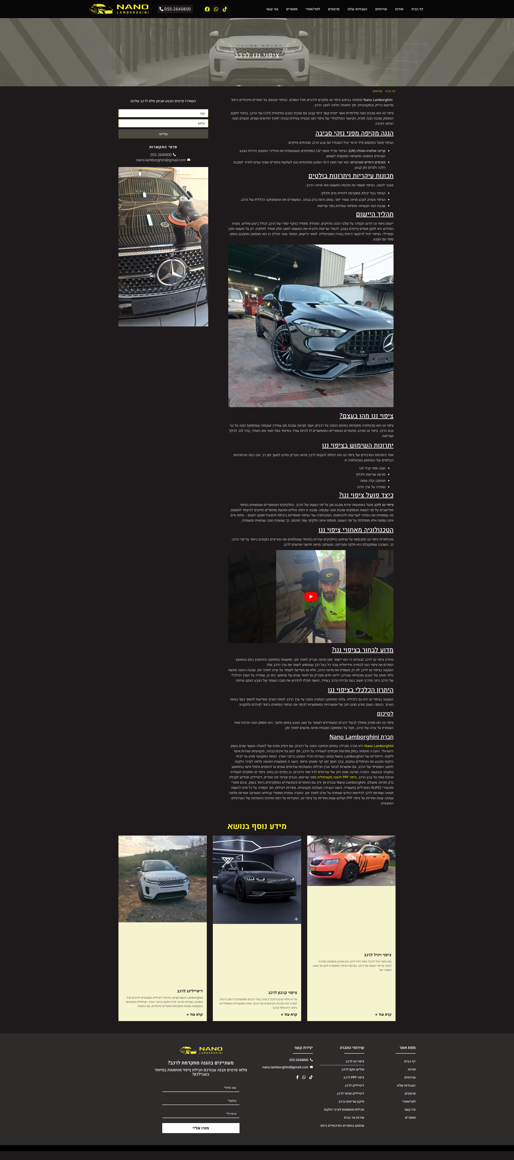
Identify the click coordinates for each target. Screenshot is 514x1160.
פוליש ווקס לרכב (353, 1069)
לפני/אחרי (313, 9)
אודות (399, 9)
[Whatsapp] (216, 9)
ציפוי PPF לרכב (353, 1077)
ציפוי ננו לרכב (355, 1061)
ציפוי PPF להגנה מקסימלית (337, 777)
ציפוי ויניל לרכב (378, 954)
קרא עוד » (383, 1014)
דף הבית (417, 9)
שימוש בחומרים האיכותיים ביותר (342, 1125)
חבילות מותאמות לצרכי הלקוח (344, 1109)
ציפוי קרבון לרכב (282, 992)
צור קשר (272, 9)
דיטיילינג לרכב (190, 991)
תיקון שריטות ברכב (351, 1101)
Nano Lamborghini (379, 745)
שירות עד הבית (354, 1117)
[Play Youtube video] (311, 596)
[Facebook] (207, 9)
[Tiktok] (225, 9)
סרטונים (334, 9)
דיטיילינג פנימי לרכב (350, 1093)
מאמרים (292, 9)
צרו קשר (410, 1109)
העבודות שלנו (357, 9)
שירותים (381, 9)
